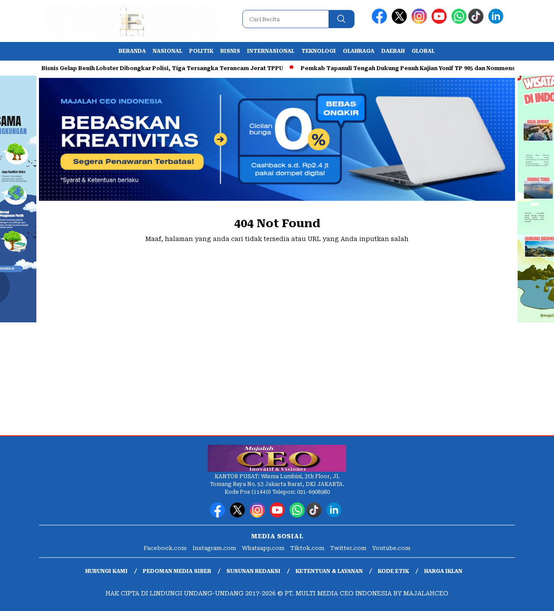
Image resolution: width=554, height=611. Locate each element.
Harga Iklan (443, 571)
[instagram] (421, 22)
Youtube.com (391, 548)
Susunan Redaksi (253, 571)
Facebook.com (165, 548)
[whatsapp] (459, 22)
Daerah (393, 51)
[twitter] (401, 22)
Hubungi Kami (106, 571)
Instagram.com (214, 548)
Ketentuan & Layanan (329, 571)
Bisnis (230, 51)
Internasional (270, 51)
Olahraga (358, 51)
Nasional (167, 51)
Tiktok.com (307, 548)
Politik (201, 51)
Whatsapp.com (263, 548)
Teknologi (318, 51)
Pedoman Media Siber (177, 571)
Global (423, 51)
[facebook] (381, 22)
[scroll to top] (530, 597)
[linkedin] (497, 22)
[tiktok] (477, 22)
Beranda (132, 51)
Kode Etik (393, 571)
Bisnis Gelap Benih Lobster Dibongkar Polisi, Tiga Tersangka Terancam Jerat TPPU (149, 68)
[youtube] (441, 22)
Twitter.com (348, 548)
